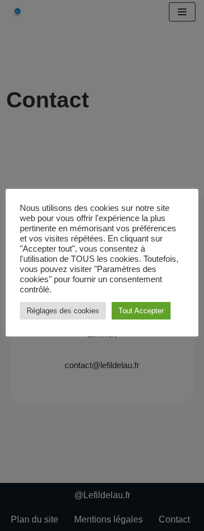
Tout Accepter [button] (141, 310)
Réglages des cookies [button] (63, 310)
